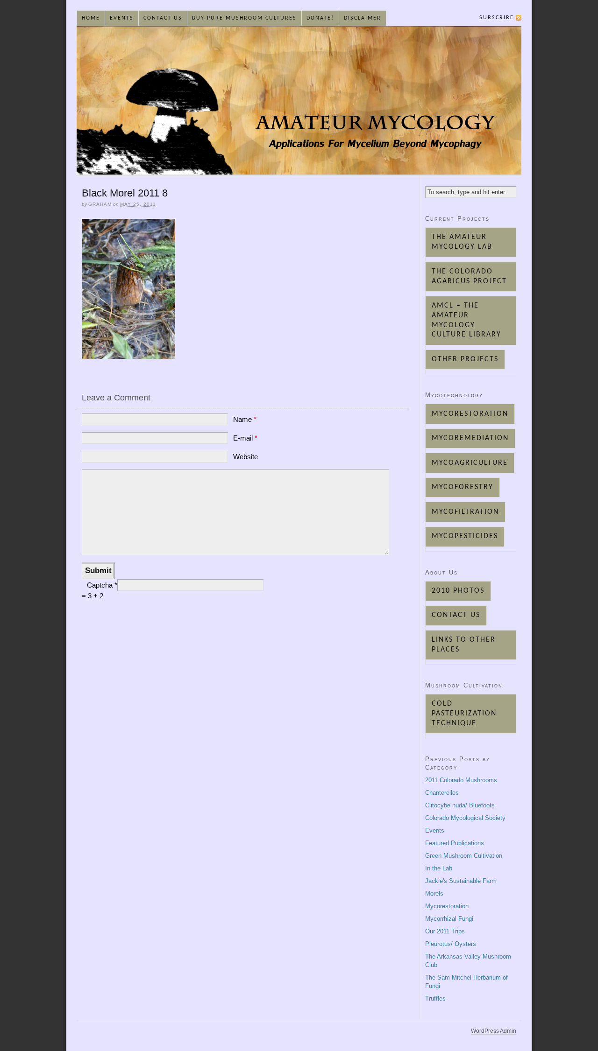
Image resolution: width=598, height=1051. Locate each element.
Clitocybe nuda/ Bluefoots (460, 805)
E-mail (245, 438)
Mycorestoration (470, 414)
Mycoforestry (462, 487)
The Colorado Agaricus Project (469, 276)
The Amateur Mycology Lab (462, 242)
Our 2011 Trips (445, 931)
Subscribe (496, 18)
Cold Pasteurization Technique (464, 713)
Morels (434, 893)
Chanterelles (442, 792)
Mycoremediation (470, 438)
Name (244, 419)
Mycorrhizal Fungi (449, 918)
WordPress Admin (493, 1031)
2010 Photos (458, 591)
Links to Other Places (464, 644)
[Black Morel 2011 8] (128, 356)
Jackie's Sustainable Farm (461, 880)
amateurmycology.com (299, 100)
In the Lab (438, 868)
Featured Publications (454, 843)
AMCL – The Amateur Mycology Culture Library (466, 320)
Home (91, 18)
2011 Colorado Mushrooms (461, 780)
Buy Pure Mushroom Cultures (244, 18)
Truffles (435, 998)
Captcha (100, 585)
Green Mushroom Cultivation (463, 855)
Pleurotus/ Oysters (450, 943)
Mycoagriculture (470, 463)
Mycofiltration (465, 512)
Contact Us (162, 18)
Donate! (320, 18)
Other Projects (465, 359)
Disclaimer (362, 18)
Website (245, 457)
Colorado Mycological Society (465, 817)
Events (122, 18)
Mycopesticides (465, 536)
